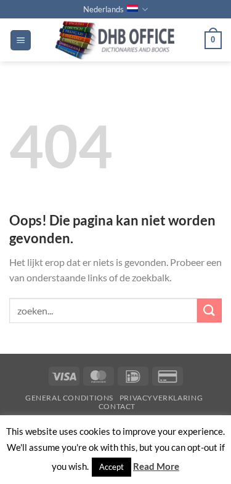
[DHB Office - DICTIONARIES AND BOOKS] (118, 39)
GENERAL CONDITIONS (69, 397)
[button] (20, 40)
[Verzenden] (209, 310)
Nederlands (103, 9)
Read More (156, 466)
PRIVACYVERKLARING (161, 397)
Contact (117, 406)
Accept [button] (111, 467)
